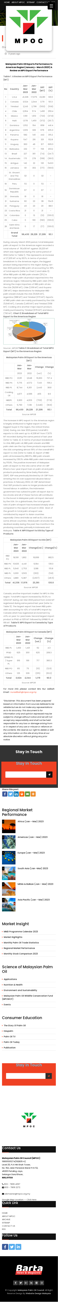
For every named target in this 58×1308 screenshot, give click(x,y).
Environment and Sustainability (20, 990)
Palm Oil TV (9, 1036)
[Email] (27, 794)
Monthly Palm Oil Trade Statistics (21, 942)
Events (7, 1004)
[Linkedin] (16, 794)
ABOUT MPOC (18, 2)
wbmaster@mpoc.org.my (17, 1193)
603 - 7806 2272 (12, 1187)
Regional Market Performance (19, 948)
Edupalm (8, 1031)
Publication (10, 1047)
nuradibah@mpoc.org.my (23, 692)
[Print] (21, 794)
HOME (7, 2)
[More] (33, 794)
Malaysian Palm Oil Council (31, 1290)
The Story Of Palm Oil (15, 1025)
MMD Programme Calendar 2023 (21, 931)
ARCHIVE (6, 1219)
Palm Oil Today (12, 1042)
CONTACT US (43, 2)
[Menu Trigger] (51, 5)
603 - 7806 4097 (12, 1184)
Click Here (31, 1199)
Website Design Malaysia (38, 1293)
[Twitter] (10, 794)
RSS (4, 1229)
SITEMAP (31, 2)
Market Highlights (13, 937)
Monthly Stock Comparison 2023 (21, 953)
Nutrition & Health (13, 984)
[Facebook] (4, 794)
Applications (10, 979)
